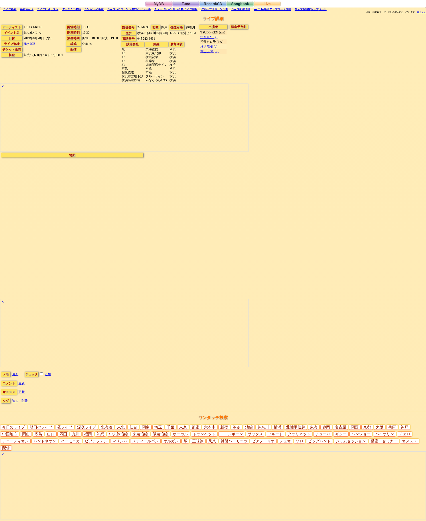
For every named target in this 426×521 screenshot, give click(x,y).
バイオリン (384, 434)
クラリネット (299, 434)
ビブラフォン (96, 441)
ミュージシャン (175, 9)
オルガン (171, 441)
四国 (63, 434)
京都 (367, 427)
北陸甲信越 (295, 427)
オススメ (409, 441)
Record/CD (213, 4)
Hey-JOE (29, 43)
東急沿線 (140, 434)
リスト (47, 9)
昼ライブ (64, 427)
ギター (341, 434)
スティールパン (145, 441)
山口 (51, 434)
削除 (25, 400)
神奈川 (263, 427)
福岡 (88, 434)
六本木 (209, 427)
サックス (255, 434)
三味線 (197, 441)
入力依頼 (71, 9)
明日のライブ (41, 427)
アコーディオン (15, 441)
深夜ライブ (86, 427)
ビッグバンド (319, 441)
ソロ (299, 441)
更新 (15, 374)
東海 (314, 427)
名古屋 (340, 427)
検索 (9, 9)
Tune (186, 4)
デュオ (285, 441)
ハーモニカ (70, 441)
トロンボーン (231, 434)
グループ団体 (214, 9)
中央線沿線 (118, 434)
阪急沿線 (160, 434)
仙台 (133, 427)
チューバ (322, 434)
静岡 (326, 427)
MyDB (159, 4)
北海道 (106, 427)
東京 (183, 427)
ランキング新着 (94, 9)
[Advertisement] (124, 120)
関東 (146, 427)
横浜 (277, 427)
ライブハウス (129, 9)
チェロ (404, 434)
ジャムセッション (351, 441)
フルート (275, 434)
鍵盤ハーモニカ (234, 441)
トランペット (204, 434)
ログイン (421, 12)
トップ (311, 9)
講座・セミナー (384, 441)
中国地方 (9, 434)
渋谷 (236, 427)
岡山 (26, 434)
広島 (38, 434)
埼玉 (158, 427)
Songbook (240, 4)
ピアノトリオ (263, 441)
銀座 (195, 427)
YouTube (272, 9)
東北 (121, 427)
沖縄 (100, 434)
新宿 (224, 427)
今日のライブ (13, 427)
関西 (355, 427)
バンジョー (360, 434)
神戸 (404, 427)
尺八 (212, 441)
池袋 (249, 427)
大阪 (379, 427)
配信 (240, 9)
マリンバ (119, 441)
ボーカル (180, 434)
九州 (75, 434)
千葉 (170, 427)
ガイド (27, 9)
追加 (48, 374)
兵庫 (392, 427)
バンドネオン (45, 441)
